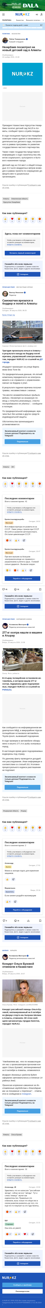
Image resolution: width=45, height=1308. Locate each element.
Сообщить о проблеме (22, 1285)
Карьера (13, 950)
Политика (6, 20)
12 (19, 1154)
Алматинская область (19, 199)
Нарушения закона (24, 619)
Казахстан (20, 20)
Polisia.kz (6, 690)
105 (40, 1154)
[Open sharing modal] (28, 589)
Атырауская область (10, 811)
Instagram (24, 274)
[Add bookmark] (40, 589)
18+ (12, 467)
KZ (37, 14)
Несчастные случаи (24, 287)
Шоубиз (5, 950)
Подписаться (22, 442)
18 (33, 486)
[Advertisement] (22, 106)
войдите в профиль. (14, 244)
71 (5, 1154)
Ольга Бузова (16, 1134)
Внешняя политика (33, 20)
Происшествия (8, 287)
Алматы (6, 199)
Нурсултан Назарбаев (11, 202)
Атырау (23, 811)
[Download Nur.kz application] (22, 5)
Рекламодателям (22, 1291)
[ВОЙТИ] (41, 14)
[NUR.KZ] (22, 14)
